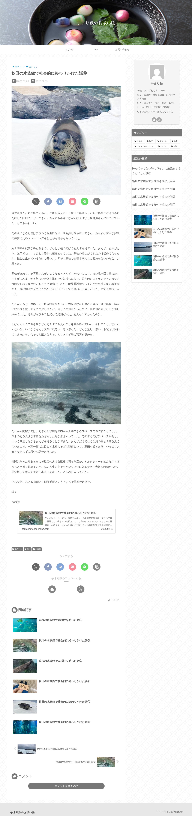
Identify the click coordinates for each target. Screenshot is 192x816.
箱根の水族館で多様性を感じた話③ (153, 188)
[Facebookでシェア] (48, 201)
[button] (96, 201)
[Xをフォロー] (80, 589)
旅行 (29, 549)
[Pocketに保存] (72, 201)
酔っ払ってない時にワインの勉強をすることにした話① (156, 171)
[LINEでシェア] (84, 201)
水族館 (38, 549)
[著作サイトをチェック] (52, 589)
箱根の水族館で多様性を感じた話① (153, 204)
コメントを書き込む (66, 786)
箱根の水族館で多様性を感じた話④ (153, 181)
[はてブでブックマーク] (60, 201)
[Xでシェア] (36, 201)
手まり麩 (157, 83)
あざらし (18, 549)
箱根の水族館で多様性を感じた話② (153, 196)
